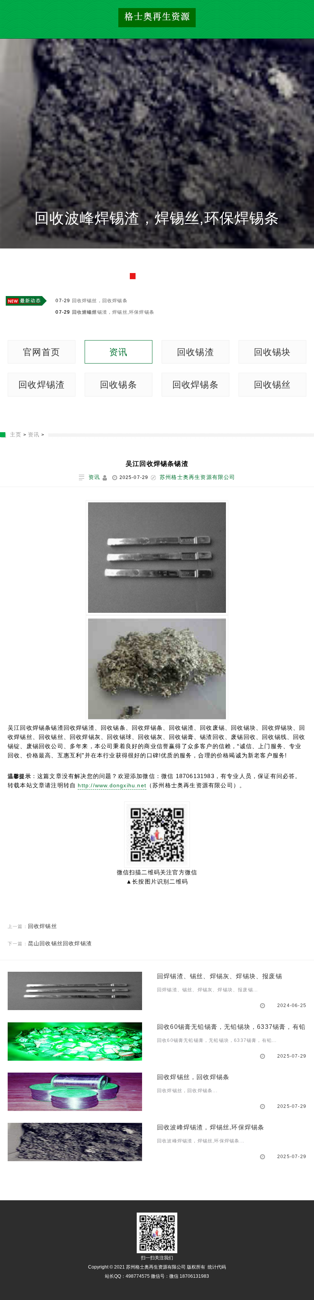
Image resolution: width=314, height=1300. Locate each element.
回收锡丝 (272, 385)
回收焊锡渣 (41, 385)
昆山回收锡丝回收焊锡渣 (60, 943)
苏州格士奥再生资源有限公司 (198, 477)
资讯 (118, 352)
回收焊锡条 (195, 385)
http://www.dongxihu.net (112, 785)
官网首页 (41, 352)
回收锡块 (272, 352)
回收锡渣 (195, 352)
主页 (15, 434)
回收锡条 (118, 385)
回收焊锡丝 (42, 926)
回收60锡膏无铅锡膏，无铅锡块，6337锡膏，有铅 (157, 244)
